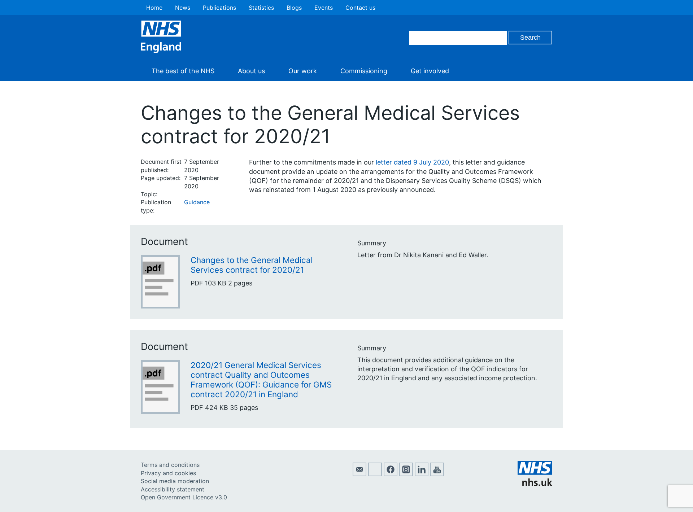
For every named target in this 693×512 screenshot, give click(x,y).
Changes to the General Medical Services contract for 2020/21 (252, 265)
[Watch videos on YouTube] (437, 474)
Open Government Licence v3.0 (184, 497)
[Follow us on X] (375, 474)
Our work (302, 71)
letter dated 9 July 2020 (412, 162)
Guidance (197, 202)
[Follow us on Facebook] (390, 474)
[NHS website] (535, 483)
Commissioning (363, 71)
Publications (219, 7)
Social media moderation (175, 481)
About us (251, 71)
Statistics (261, 7)
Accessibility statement (172, 489)
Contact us (360, 7)
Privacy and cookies (168, 473)
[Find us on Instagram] (406, 474)
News (182, 7)
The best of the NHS (183, 71)
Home (154, 7)
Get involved (430, 71)
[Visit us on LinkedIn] (421, 474)
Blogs (294, 7)
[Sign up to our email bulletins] (359, 474)
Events (323, 7)
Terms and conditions (170, 464)
